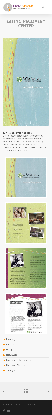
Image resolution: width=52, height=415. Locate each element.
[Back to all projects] (26, 390)
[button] (48, 7)
